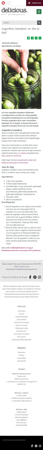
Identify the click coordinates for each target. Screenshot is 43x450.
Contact (21, 314)
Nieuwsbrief (21, 361)
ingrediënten (7, 46)
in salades (22, 153)
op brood (17, 155)
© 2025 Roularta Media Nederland (14, 440)
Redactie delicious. (10, 43)
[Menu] (39, 11)
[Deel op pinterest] (28, 38)
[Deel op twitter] (36, 38)
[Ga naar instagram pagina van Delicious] (38, 277)
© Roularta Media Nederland (21, 339)
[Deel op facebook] (32, 38)
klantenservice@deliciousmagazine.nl (21, 269)
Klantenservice (22, 331)
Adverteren (21, 311)
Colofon (21, 355)
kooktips (17, 46)
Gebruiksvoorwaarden (21, 322)
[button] (34, 3)
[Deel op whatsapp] (40, 38)
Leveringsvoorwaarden (21, 334)
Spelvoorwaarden (21, 325)
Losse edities (21, 358)
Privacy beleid (21, 319)
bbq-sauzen (6, 155)
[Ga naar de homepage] (14, 10)
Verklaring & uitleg (21, 328)
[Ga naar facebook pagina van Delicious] (29, 277)
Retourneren (21, 337)
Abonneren (21, 352)
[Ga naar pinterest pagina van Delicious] (34, 277)
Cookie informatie (21, 317)
